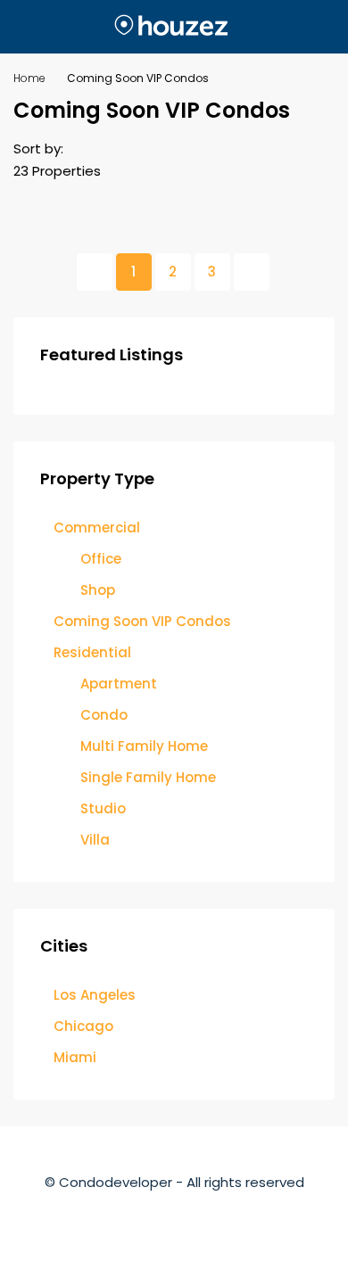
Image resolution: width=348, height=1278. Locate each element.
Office (100, 558)
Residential (92, 652)
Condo (104, 714)
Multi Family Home (144, 746)
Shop (97, 590)
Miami (75, 1057)
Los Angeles (95, 994)
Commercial (97, 527)
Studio (103, 808)
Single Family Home (148, 777)
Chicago (83, 1026)
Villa (95, 839)
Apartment (118, 683)
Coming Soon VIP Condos (142, 621)
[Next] (251, 272)
